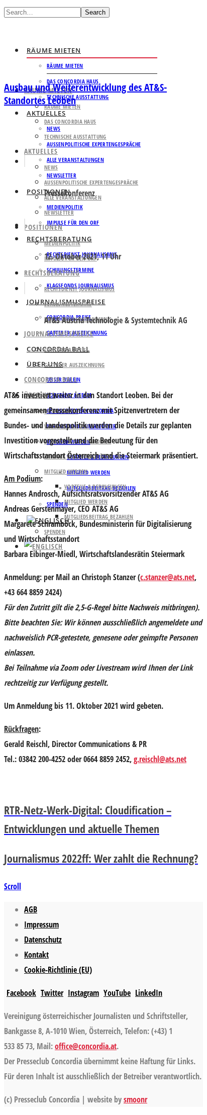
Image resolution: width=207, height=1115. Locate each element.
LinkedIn (148, 992)
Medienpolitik (62, 243)
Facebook (21, 992)
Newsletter (59, 212)
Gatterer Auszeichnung (74, 364)
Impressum (41, 924)
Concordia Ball (50, 379)
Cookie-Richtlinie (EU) (58, 969)
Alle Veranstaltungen (75, 159)
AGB (30, 909)
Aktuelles (41, 151)
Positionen (43, 227)
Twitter (52, 992)
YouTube (117, 992)
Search (95, 12)
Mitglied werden (89, 472)
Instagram (83, 992)
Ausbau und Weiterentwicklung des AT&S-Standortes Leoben (85, 93)
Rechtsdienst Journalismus (79, 289)
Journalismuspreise (58, 333)
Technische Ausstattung (78, 97)
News (51, 167)
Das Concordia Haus (70, 121)
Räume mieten (54, 50)
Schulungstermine (68, 304)
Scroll (12, 886)
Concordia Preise (66, 349)
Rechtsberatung (52, 272)
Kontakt (36, 954)
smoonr (135, 1099)
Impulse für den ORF (73, 222)
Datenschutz (43, 939)
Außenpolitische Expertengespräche (94, 144)
